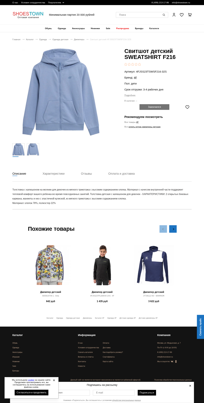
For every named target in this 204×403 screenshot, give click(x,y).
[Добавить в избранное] (187, 107)
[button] (164, 15)
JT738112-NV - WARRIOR (153, 296)
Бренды (139, 28)
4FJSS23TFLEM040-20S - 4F (102, 296)
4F (135, 77)
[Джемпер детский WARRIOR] (153, 267)
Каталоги (154, 28)
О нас (15, 2)
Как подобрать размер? (113, 352)
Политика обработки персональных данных (173, 380)
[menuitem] (48, 28)
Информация (87, 335)
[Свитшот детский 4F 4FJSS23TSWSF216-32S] (60, 92)
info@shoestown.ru (181, 2)
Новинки (95, 28)
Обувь (48, 28)
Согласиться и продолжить (31, 392)
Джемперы (79, 39)
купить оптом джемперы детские (145, 127)
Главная (16, 39)
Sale (108, 28)
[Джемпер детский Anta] (50, 267)
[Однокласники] (176, 361)
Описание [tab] (19, 173)
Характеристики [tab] (54, 173)
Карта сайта (108, 361)
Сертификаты (109, 357)
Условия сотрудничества (33, 2)
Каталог (30, 39)
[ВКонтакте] (172, 361)
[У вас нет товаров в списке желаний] (182, 15)
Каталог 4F (99, 318)
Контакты (82, 361)
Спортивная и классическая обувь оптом (28, 15)
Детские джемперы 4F (148, 318)
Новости (81, 366)
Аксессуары (78, 28)
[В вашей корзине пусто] (190, 15)
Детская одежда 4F (127, 318)
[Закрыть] (53, 380)
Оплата (106, 343)
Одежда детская (60, 39)
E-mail (99, 392)
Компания (164, 335)
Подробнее (129, 95)
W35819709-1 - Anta (50, 296)
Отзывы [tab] (86, 173)
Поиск (122, 15)
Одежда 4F (111, 318)
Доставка (107, 348)
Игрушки (16, 357)
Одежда (62, 28)
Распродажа (122, 28)
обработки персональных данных (126, 400)
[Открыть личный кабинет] (174, 15)
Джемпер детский (50, 292)
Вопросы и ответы (86, 357)
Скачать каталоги (85, 352)
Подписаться (147, 392)
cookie (31, 380)
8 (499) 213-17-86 (160, 2)
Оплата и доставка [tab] (121, 173)
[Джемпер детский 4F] (102, 267)
